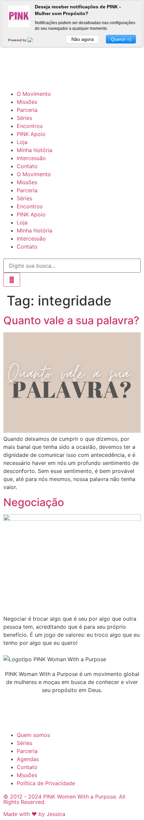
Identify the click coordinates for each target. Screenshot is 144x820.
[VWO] (34, 40)
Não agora (82, 39)
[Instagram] (11, 72)
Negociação (33, 502)
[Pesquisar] (11, 280)
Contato (27, 166)
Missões (27, 101)
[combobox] (72, 266)
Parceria (27, 110)
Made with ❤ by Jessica (34, 814)
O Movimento (34, 93)
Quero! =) (121, 39)
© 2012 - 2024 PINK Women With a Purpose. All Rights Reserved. (64, 799)
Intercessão (31, 158)
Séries (24, 118)
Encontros (30, 126)
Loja (22, 142)
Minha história (34, 150)
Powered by (17, 40)
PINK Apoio (31, 134)
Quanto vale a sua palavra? (71, 320)
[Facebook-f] (30, 72)
